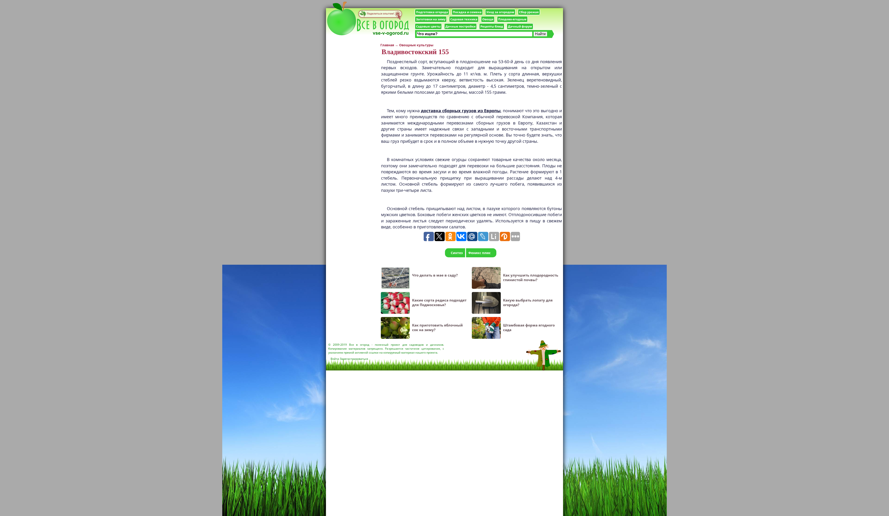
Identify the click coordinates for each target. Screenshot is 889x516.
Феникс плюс (479, 253)
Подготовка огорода (432, 12)
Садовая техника (463, 19)
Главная (387, 45)
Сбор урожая (529, 12)
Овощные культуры (416, 45)
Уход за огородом (500, 12)
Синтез (457, 253)
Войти (335, 359)
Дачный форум (520, 26)
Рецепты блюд (491, 26)
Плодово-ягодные (512, 19)
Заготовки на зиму (430, 19)
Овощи (487, 19)
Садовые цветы (428, 26)
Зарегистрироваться (354, 359)
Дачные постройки (460, 26)
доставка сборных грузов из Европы (461, 110)
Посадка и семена (467, 12)
